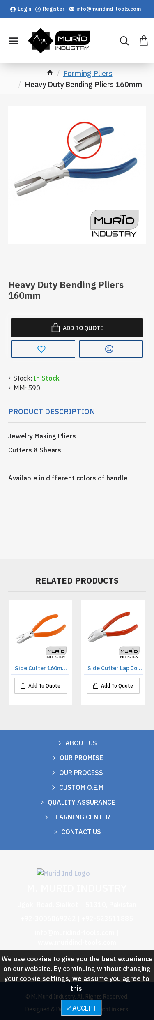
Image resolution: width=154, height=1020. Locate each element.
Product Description (51, 411)
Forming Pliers (88, 73)
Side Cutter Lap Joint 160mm (114, 668)
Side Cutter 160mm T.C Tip (42, 668)
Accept (84, 1008)
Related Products (77, 580)
